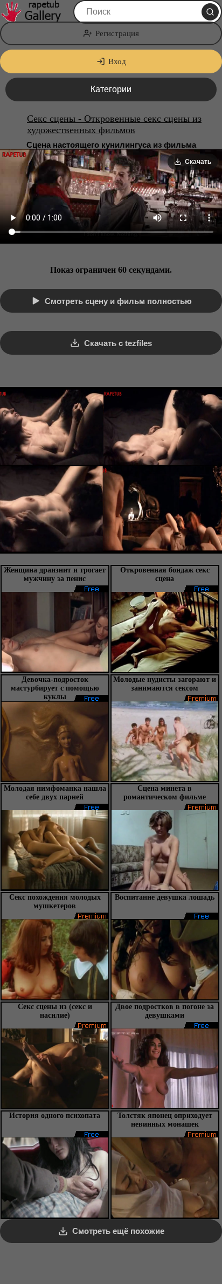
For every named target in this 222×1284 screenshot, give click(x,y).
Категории (111, 89)
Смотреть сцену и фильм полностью (118, 301)
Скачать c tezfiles (118, 343)
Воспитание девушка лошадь (164, 897)
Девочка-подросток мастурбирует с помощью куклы (55, 688)
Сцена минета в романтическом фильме (164, 792)
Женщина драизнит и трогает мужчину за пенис (55, 574)
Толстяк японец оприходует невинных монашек (164, 1120)
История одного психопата (54, 1116)
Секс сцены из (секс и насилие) (55, 1011)
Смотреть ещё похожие (118, 1230)
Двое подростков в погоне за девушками (164, 1011)
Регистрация (117, 33)
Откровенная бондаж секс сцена (165, 574)
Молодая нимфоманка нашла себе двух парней (55, 792)
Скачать (198, 161)
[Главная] (35, 12)
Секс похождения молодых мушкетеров (55, 901)
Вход (117, 61)
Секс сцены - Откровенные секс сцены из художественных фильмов (114, 124)
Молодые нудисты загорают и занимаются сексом (164, 683)
